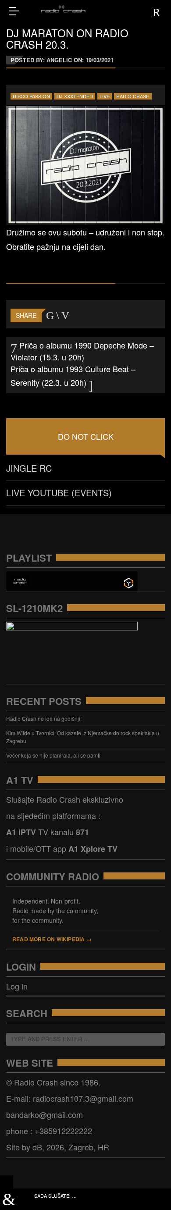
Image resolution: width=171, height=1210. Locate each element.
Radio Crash (133, 96)
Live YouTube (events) (59, 492)
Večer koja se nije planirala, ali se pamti (53, 755)
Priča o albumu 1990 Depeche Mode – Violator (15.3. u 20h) (82, 351)
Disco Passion (31, 96)
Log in (17, 986)
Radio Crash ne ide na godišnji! (44, 718)
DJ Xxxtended (75, 96)
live (105, 96)
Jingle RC (29, 468)
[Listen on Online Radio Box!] (128, 582)
